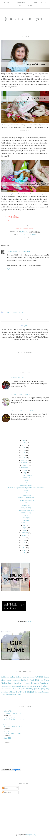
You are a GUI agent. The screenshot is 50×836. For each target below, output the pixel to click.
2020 (23, 443)
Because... (26, 480)
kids (43, 686)
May (24, 525)
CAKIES (6, 724)
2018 (23, 448)
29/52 (26, 493)
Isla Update (45, 680)
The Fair (26, 490)
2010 (23, 545)
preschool (4, 691)
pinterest (31, 228)
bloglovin (18, 228)
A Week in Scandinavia (14, 713)
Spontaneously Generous (26, 500)
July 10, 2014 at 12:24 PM (21, 251)
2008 (23, 550)
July (24, 473)
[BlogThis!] (32, 232)
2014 (23, 458)
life (47, 686)
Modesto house (7, 683)
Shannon (9, 251)
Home (6, 3)
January (24, 535)
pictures (37, 688)
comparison (27, 686)
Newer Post (44, 305)
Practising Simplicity (10, 718)
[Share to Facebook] (36, 232)
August (24, 470)
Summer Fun (26, 478)
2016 (23, 453)
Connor (39, 676)
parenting (29, 688)
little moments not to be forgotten (13, 689)
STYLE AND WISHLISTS (13, 726)
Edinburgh (24, 680)
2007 (23, 553)
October (24, 465)
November (24, 463)
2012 (23, 540)
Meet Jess (21, 3)
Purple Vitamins (26, 475)
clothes (20, 686)
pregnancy (45, 688)
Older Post (6, 305)
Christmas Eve (17, 378)
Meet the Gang (39, 3)
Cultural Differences (13, 680)
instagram (25, 228)
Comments (7, 792)
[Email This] (30, 232)
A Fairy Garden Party (20, 394)
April (25, 528)
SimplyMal (7, 738)
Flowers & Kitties (26, 485)
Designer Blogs (31, 835)
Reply (8, 269)
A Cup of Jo (7, 711)
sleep (17, 692)
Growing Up (26, 518)
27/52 (26, 515)
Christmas (31, 676)
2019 (23, 445)
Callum (12, 676)
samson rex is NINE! (13, 733)
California (5, 676)
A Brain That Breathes (14, 720)
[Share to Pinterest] (39, 232)
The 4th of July (26, 513)
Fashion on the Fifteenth (26, 498)
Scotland (36, 683)
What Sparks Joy (11, 740)
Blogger (29, 621)
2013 (23, 538)
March (25, 530)
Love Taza (6, 731)
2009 (23, 548)
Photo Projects (25, 5)
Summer (26, 520)
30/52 (26, 483)
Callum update (21, 677)
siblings (12, 691)
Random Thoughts (23, 682)
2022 (24, 440)
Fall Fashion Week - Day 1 (22, 410)
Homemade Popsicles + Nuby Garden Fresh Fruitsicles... (26, 488)
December (24, 460)
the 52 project (26, 691)
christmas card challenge (10, 686)
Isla (21, 234)
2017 (23, 450)
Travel (42, 683)
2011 (23, 543)
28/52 (26, 503)
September (24, 468)
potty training (31, 234)
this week (38, 691)
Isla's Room (26, 505)
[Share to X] (34, 232)
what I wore (17, 694)
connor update (36, 686)
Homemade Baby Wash (26, 510)
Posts (6, 788)
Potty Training (26, 508)
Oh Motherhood (26, 495)
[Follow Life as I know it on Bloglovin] (11, 771)
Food (32, 680)
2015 (23, 455)
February (25, 533)
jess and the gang (25, 18)
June (24, 523)
